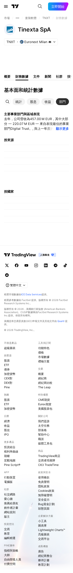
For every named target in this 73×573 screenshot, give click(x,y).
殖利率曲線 (11, 451)
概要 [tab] (7, 76)
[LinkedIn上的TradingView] (46, 265)
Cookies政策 (46, 490)
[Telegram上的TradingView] (55, 265)
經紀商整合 (45, 555)
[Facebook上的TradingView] (16, 265)
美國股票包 (45, 408)
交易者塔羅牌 (46, 460)
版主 (7, 516)
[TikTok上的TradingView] (65, 265)
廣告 (41, 551)
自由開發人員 (12, 559)
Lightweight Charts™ (51, 530)
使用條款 (43, 477)
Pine (7, 387)
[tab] (18, 101)
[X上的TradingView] (7, 265)
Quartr (60, 321)
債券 (7, 369)
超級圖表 (9, 348)
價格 (41, 352)
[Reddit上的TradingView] (7, 275)
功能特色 (43, 348)
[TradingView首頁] (15, 6)
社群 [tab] (59, 76)
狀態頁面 (43, 508)
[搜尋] (40, 6)
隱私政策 (43, 486)
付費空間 (9, 564)
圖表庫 (42, 525)
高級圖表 (43, 534)
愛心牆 (8, 498)
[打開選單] (6, 6)
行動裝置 (9, 477)
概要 (41, 374)
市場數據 (43, 357)
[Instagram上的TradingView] (36, 265)
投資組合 (9, 447)
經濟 (7, 421)
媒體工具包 (45, 443)
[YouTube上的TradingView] (26, 265)
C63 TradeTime (48, 464)
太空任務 (43, 425)
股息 (7, 430)
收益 (7, 425)
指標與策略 (11, 550)
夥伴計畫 (43, 560)
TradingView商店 (49, 456)
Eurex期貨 (44, 404)
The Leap (44, 387)
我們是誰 (43, 421)
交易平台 (43, 538)
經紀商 (42, 378)
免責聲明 (43, 481)
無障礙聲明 (45, 495)
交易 (7, 529)
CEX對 (8, 378)
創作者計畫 (11, 507)
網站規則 (9, 512)
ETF (6, 365)
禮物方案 (43, 361)
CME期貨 (44, 399)
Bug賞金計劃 (46, 504)
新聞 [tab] (48, 76)
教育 (7, 533)
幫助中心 (43, 434)
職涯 (41, 439)
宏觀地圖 (9, 460)
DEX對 (8, 382)
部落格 (42, 430)
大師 (7, 555)
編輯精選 (9, 538)
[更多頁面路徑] (17, 18)
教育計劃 (43, 564)
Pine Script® (12, 464)
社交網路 (9, 494)
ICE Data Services (31, 294)
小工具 (42, 521)
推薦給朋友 (11, 503)
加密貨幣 (9, 374)
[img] (50, 42)
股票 (7, 360)
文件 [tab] (36, 76)
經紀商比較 (45, 382)
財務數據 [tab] (21, 76)
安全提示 (43, 499)
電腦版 (8, 481)
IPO (6, 434)
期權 (7, 456)
